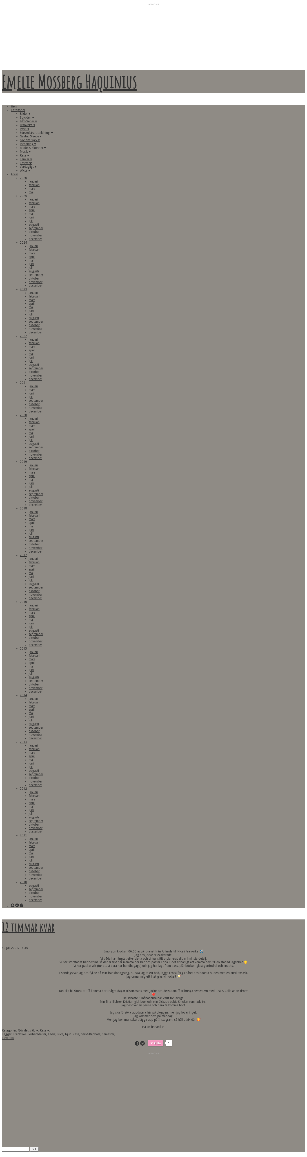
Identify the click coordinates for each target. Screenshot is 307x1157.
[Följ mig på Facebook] (21, 906)
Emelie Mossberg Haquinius (69, 81)
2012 (23, 788)
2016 (23, 602)
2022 (23, 336)
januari (33, 181)
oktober (34, 232)
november (35, 235)
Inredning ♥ (28, 144)
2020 (23, 415)
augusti (34, 224)
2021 (23, 382)
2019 (23, 461)
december (35, 239)
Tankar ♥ (26, 159)
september (36, 228)
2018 (23, 508)
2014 (23, 695)
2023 (23, 289)
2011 (23, 835)
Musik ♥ (25, 151)
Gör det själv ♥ (30, 140)
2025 (23, 196)
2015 (23, 648)
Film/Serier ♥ (28, 121)
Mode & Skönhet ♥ (33, 148)
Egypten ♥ (27, 117)
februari (34, 185)
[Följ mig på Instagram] (17, 906)
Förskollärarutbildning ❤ (36, 132)
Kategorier (18, 110)
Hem (14, 106)
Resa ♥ (24, 155)
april (32, 210)
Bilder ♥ (25, 113)
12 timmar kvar (28, 926)
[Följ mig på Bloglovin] (12, 906)
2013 (23, 742)
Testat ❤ (26, 163)
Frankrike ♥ (27, 125)
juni (31, 217)
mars (32, 188)
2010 (23, 882)
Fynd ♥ (24, 129)
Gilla (157, 1043)
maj (31, 192)
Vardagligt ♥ (28, 166)
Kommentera (8, 1038)
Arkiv (14, 174)
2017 (23, 555)
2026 (23, 178)
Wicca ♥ (25, 170)
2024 (23, 242)
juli (31, 221)
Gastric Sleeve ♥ (31, 136)
